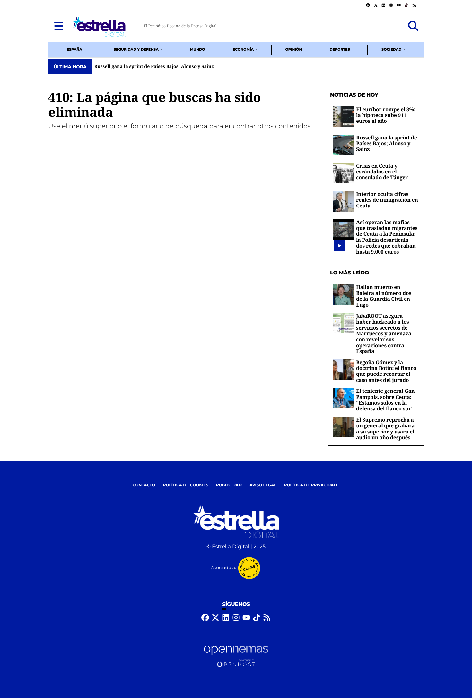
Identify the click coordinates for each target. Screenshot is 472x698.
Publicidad (229, 485)
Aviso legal (262, 485)
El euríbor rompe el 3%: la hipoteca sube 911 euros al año (385, 115)
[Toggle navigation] (59, 26)
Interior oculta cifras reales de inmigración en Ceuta (387, 199)
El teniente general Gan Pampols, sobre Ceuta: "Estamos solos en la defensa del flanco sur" (385, 399)
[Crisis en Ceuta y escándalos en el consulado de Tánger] (343, 173)
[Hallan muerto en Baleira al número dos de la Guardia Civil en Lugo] (343, 294)
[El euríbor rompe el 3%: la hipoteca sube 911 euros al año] (343, 117)
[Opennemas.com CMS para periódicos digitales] (236, 656)
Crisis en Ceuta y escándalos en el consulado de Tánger (382, 171)
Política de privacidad (310, 485)
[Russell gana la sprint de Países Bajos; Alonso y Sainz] (343, 145)
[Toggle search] (413, 26)
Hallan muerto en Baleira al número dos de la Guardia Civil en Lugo (383, 295)
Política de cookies (185, 485)
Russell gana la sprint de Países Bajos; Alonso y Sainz (386, 143)
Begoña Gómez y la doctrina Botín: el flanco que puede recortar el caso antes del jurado (386, 371)
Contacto (144, 485)
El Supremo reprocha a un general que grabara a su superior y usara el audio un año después (385, 428)
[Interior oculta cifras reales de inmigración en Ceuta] (343, 201)
